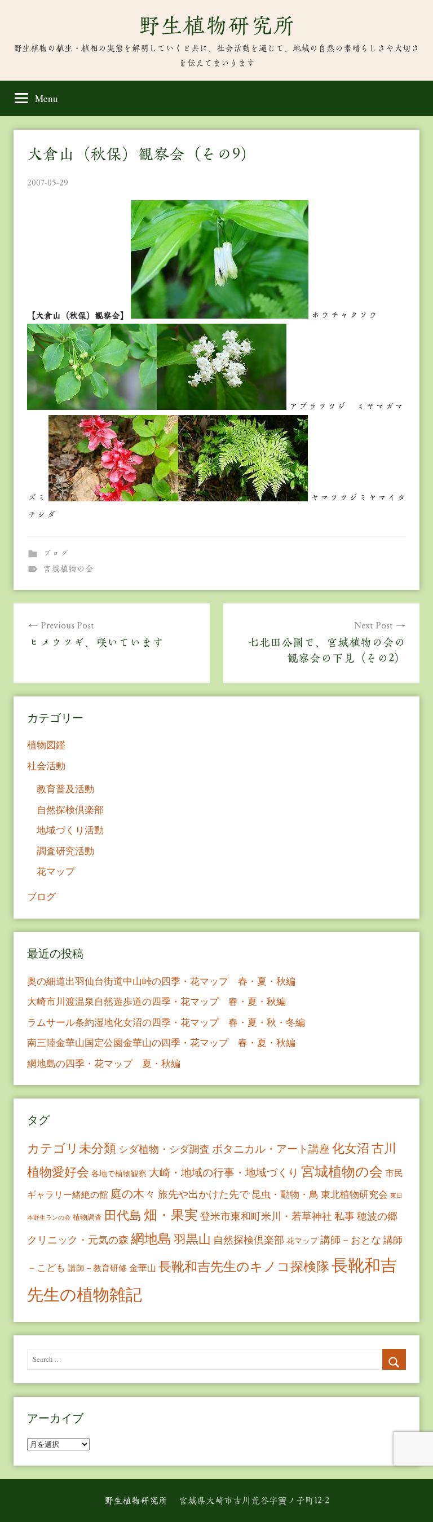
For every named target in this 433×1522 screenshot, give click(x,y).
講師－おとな (350, 1239)
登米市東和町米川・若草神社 (266, 1216)
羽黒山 (192, 1238)
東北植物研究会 (354, 1194)
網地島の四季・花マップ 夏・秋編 (103, 1063)
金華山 (142, 1267)
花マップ (56, 870)
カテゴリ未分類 (71, 1148)
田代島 (123, 1215)
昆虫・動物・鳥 (285, 1194)
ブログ (55, 553)
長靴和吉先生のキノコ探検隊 (243, 1266)
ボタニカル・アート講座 (271, 1148)
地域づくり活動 (70, 829)
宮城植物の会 (68, 568)
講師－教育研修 (97, 1267)
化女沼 (350, 1148)
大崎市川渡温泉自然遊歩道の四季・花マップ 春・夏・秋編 (156, 1001)
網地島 (151, 1238)
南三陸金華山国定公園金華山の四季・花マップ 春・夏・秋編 (161, 1042)
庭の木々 (133, 1193)
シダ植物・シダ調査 (164, 1148)
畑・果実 (171, 1215)
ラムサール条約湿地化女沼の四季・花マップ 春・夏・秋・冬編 (166, 1022)
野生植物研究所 (216, 25)
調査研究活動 (65, 850)
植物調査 (87, 1217)
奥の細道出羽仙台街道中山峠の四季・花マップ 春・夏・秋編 (161, 980)
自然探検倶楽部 (70, 809)
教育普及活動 (65, 788)
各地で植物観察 (119, 1173)
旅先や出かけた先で (203, 1194)
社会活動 (46, 765)
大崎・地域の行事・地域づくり (224, 1172)
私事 (344, 1216)
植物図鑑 (46, 744)
